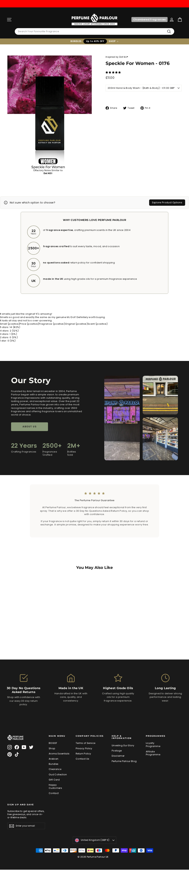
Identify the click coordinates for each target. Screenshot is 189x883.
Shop (52, 748)
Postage (117, 750)
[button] (113, 72)
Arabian (53, 758)
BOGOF (53, 743)
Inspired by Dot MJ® (117, 56)
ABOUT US (30, 426)
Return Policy (83, 753)
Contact (54, 793)
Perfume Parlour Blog (124, 761)
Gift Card (54, 779)
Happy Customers (55, 786)
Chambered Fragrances (149, 19)
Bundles (53, 764)
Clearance (55, 769)
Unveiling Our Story (123, 745)
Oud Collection (58, 774)
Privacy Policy (84, 748)
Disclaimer (118, 755)
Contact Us (82, 758)
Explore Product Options (167, 202)
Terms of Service (85, 743)
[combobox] (94, 31)
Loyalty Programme (153, 744)
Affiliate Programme (153, 753)
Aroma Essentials (59, 753)
